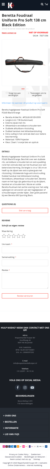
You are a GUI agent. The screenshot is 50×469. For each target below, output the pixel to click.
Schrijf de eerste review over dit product (18, 29)
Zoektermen (36, 454)
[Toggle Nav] (3, 4)
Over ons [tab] (10, 415)
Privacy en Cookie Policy (18, 454)
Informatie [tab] (11, 428)
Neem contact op (9, 33)
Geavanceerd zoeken (13, 457)
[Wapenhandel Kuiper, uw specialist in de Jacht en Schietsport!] (14, 5)
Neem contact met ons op (20, 459)
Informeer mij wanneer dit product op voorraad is (24, 103)
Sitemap (36, 459)
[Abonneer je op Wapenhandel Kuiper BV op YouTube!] (32, 387)
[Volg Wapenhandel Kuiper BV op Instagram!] (25, 387)
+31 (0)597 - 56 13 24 (25, 371)
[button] (23, 89)
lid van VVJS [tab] (12, 434)
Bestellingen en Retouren (34, 457)
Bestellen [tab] (11, 421)
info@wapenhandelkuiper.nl (25, 363)
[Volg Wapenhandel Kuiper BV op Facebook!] (17, 387)
